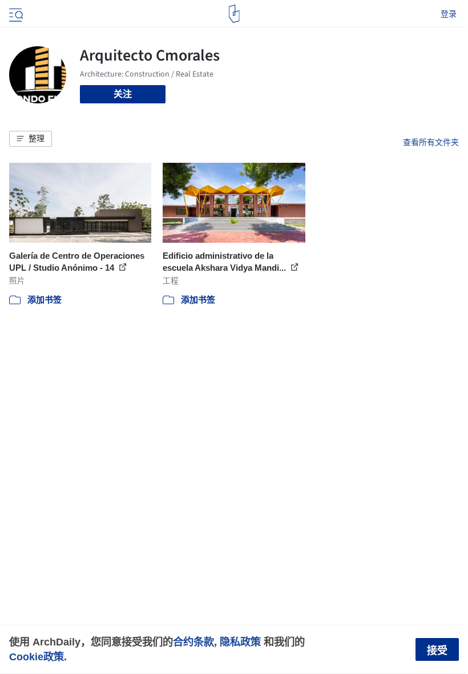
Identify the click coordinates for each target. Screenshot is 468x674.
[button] (30, 139)
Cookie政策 (36, 657)
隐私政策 (240, 642)
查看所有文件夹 (431, 142)
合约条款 (193, 642)
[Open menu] (15, 14)
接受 (437, 650)
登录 (449, 14)
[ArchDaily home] (234, 14)
